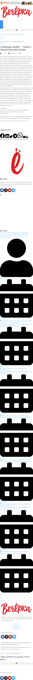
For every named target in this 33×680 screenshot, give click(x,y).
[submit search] (1, 21)
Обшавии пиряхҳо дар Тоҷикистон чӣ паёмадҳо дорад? (14, 417)
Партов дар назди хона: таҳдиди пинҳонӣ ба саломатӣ (13, 553)
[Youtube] (10, 190)
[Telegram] (13, 190)
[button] (16, 30)
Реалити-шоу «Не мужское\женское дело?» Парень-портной (15, 461)
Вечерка (3, 179)
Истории (3, 231)
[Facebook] (2, 190)
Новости (2, 38)
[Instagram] (6, 190)
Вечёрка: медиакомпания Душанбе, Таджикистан (12, 34)
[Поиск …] (16, 19)
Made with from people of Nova (15, 657)
